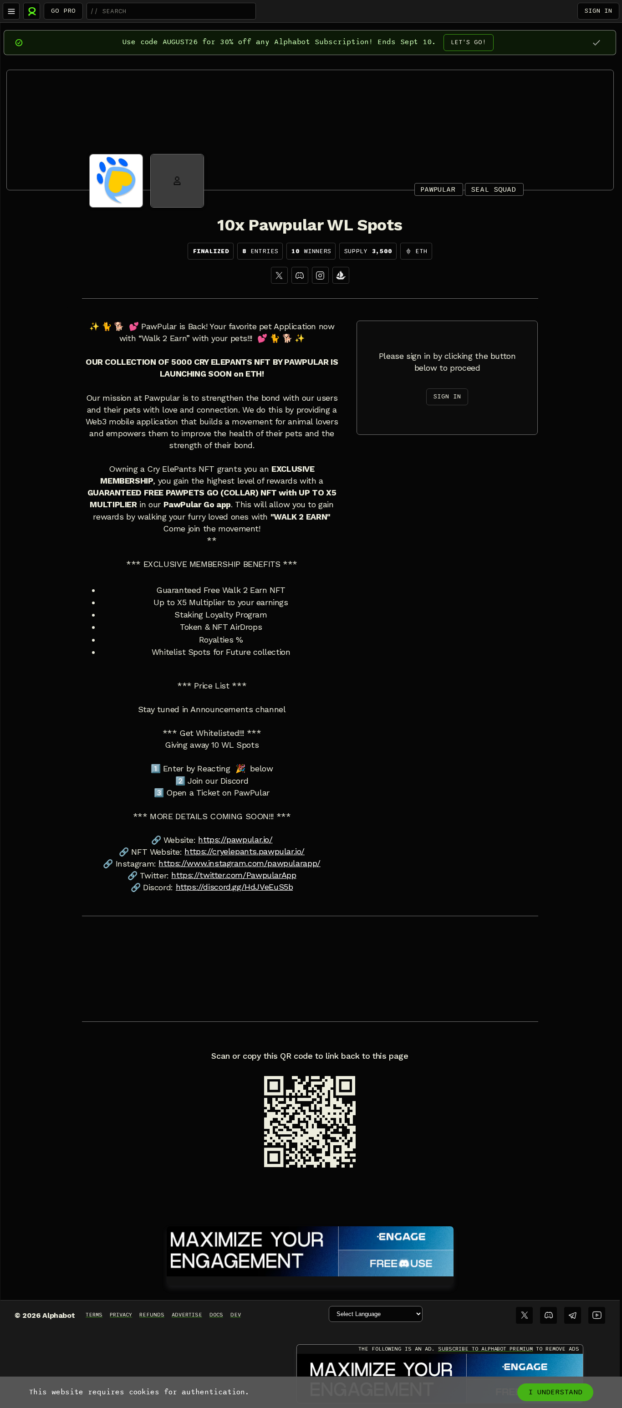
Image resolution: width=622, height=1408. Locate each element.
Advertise (187, 1314)
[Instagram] (320, 275)
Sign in (598, 11)
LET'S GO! (468, 42)
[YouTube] (596, 1315)
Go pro (63, 11)
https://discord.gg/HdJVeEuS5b (234, 887)
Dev (235, 1314)
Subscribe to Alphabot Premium (485, 1349)
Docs (216, 1314)
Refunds (151, 1314)
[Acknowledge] (596, 42)
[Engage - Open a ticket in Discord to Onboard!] (310, 1249)
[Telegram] (572, 1315)
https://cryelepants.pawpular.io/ (244, 851)
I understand (555, 1392)
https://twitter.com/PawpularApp (233, 875)
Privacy (121, 1314)
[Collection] (340, 275)
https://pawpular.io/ (235, 840)
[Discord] (299, 275)
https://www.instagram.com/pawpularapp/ (239, 863)
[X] (279, 275)
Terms (94, 1314)
